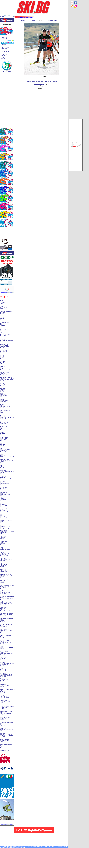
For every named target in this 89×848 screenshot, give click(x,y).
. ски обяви (3, 44)
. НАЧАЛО (3, 36)
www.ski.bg (12, 846)
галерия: (34, 20)
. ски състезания (5, 47)
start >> (55, 20)
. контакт (3, 58)
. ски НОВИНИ (4, 37)
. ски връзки (3, 57)
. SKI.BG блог (4, 54)
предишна (24, 20)
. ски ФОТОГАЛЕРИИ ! (6, 53)
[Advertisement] (76, 36)
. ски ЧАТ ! (3, 55)
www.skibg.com (19, 846)
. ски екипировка (5, 46)
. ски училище (4, 48)
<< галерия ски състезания (52, 19)
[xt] (44, 88)
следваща (50, 20)
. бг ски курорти (4, 50)
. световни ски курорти (6, 51)
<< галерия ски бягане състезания (35, 19)
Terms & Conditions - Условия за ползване (9, 847)
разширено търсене (5, 25)
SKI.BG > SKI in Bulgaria (39, 84)
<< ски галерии (63, 19)
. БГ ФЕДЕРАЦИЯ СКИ (6, 71)
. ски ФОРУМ (4, 38)
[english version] (4, 16)
